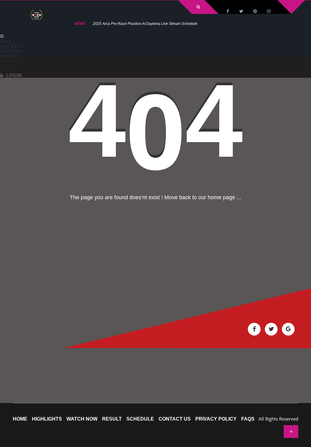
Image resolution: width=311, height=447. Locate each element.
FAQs (248, 419)
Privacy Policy (216, 419)
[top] (291, 431)
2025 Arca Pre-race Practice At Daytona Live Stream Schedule (145, 24)
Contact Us (175, 419)
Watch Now (82, 419)
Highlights (47, 419)
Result (112, 419)
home (20, 419)
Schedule (140, 419)
